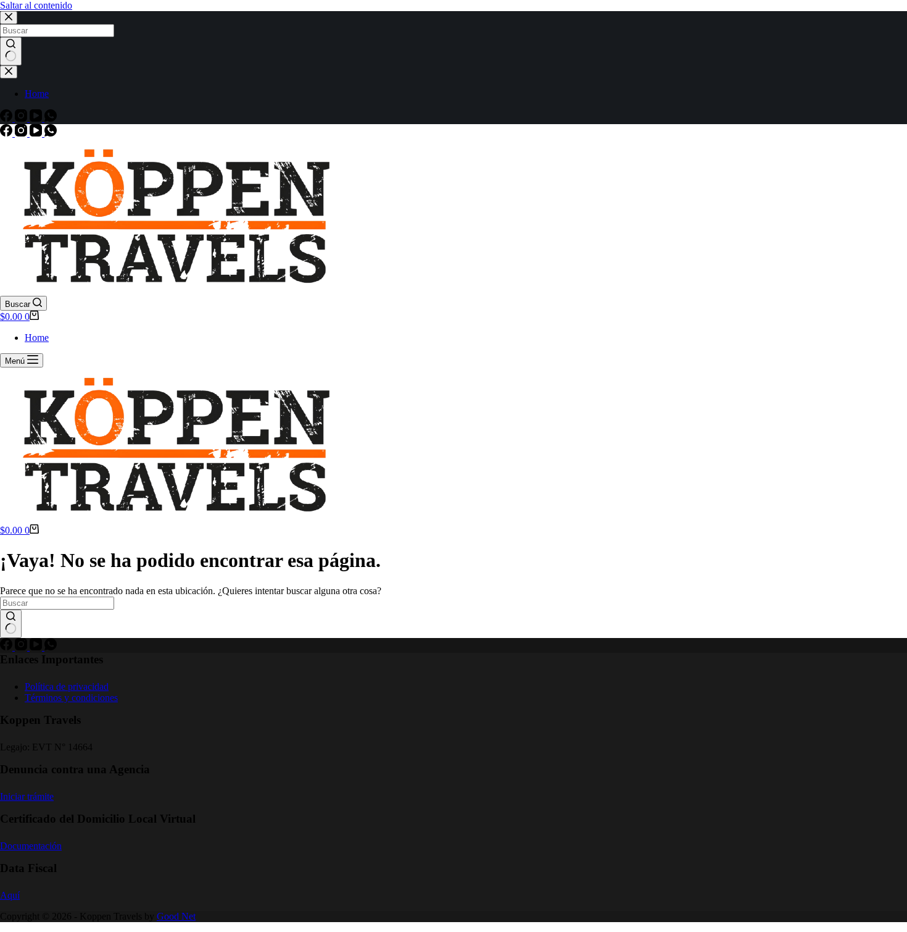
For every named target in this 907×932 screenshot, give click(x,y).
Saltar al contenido (36, 5)
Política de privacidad (67, 686)
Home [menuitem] (37, 93)
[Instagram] (22, 118)
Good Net (176, 916)
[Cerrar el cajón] (8, 71)
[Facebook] (7, 118)
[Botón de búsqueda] (11, 51)
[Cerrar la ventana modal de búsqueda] (8, 17)
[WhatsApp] (50, 118)
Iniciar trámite (27, 796)
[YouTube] (37, 118)
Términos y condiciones (71, 697)
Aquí (10, 895)
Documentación (31, 846)
